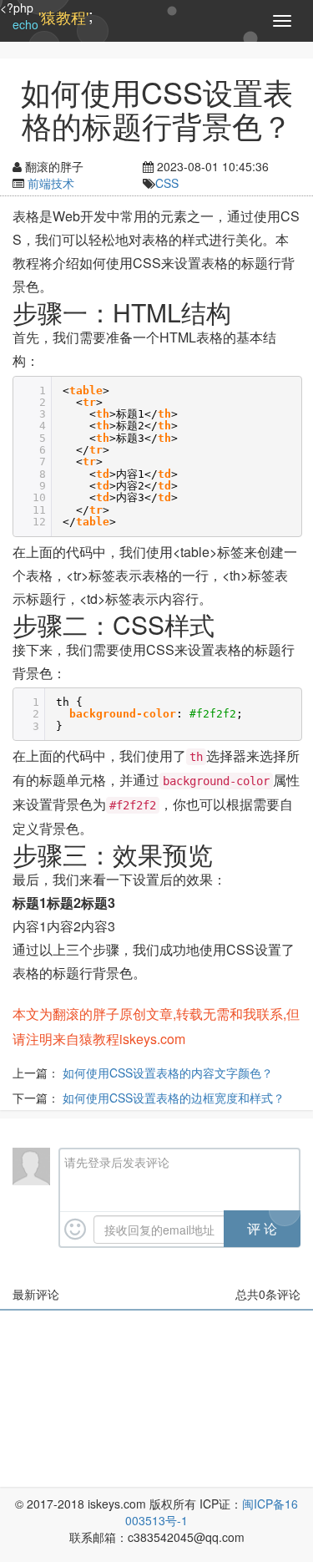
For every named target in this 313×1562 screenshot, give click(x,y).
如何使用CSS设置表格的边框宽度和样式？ (174, 1097)
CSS (167, 183)
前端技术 (51, 183)
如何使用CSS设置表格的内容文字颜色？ (168, 1072)
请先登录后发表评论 (116, 1162)
